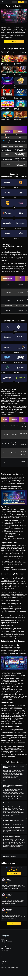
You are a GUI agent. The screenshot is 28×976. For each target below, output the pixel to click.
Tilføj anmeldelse (14, 873)
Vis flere (14, 923)
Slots (23, 52)
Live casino (9, 52)
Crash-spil (16, 52)
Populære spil (3, 52)
